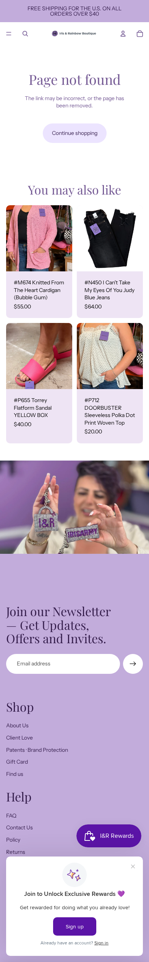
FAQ (11, 815)
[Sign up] (133, 664)
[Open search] (25, 33)
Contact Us (19, 827)
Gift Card (17, 761)
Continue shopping (74, 133)
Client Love (19, 737)
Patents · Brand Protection (37, 749)
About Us (17, 725)
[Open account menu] (123, 33)
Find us (14, 774)
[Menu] (9, 33)
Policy (13, 839)
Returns (15, 851)
